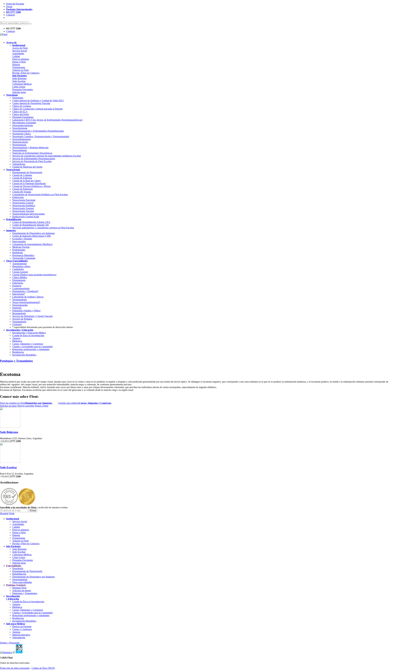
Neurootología (19, 144)
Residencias (18, 352)
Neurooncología (20, 142)
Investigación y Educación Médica (29, 332)
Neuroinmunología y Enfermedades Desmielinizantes (38, 131)
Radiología (17, 252)
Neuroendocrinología (22, 125)
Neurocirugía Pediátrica (23, 205)
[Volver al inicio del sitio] (3, 34)
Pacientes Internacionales (19, 9)
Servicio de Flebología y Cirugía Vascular (32, 316)
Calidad (16, 56)
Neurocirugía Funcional (23, 200)
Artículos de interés (21, 590)
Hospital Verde (7, 513)
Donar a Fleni (19, 62)
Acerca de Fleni (20, 48)
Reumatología (19, 313)
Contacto (10, 15)
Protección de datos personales (15, 668)
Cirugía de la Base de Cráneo (26, 180)
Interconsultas (19, 241)
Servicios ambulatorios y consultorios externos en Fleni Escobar (43, 227)
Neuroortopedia (19, 305)
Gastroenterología (20, 288)
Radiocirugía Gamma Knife (25, 216)
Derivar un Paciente (21, 626)
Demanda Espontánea (22, 117)
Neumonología (19, 299)
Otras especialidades (22, 582)
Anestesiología (19, 263)
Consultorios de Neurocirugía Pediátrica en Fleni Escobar (40, 194)
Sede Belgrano (19, 78)
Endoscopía (18, 197)
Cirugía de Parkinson (22, 189)
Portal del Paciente (15, 3)
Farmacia (16, 285)
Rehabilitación (19, 574)
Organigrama (18, 67)
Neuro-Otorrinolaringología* (26, 302)
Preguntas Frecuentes (22, 89)
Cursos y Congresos (22, 629)
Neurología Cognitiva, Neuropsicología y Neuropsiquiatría (40, 136)
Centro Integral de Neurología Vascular (31, 103)
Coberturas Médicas (22, 84)
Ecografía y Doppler (22, 238)
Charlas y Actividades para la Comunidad (32, 346)
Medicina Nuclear (21, 247)
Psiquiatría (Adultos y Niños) (26, 310)
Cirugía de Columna (22, 175)
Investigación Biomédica (24, 355)
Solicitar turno (19, 92)
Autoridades (18, 53)
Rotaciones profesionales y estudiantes (30, 349)
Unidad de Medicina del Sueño (27, 167)
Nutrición (16, 308)
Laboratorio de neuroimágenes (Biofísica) (32, 244)
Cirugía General (20, 272)
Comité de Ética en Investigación (28, 335)
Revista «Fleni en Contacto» (26, 73)
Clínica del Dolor (20, 114)
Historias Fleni (19, 587)
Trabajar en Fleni (20, 70)
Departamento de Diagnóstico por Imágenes (33, 233)
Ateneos (16, 338)
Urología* (17, 324)
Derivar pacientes (25, 405)
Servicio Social (19, 50)
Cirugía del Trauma (21, 191)
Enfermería (17, 283)
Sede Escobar (18, 81)
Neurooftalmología (21, 139)
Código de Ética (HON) (43, 668)
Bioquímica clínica (21, 266)
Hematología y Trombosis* (25, 291)
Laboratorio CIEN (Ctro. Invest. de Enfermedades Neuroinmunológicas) (47, 120)
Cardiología (18, 269)
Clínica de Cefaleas (21, 106)
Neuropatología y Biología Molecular (30, 147)
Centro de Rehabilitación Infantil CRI (30, 225)
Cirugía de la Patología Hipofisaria (29, 183)
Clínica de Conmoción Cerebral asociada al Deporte (37, 108)
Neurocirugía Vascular (23, 211)
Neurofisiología (19, 128)
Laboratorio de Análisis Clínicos (27, 296)
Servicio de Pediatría (22, 319)
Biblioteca (17, 341)
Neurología (17, 97)
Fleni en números (20, 59)
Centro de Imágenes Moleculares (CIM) (31, 236)
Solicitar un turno (8, 405)
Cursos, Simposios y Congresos (27, 343)
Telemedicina (18, 164)
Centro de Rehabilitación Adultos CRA (31, 222)
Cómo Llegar (18, 86)
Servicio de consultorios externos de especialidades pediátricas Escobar (46, 155)
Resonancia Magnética (23, 255)
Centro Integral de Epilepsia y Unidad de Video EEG (38, 100)
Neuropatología (19, 579)
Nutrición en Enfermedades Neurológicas (32, 153)
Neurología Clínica (21, 133)
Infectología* (18, 294)
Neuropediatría (19, 150)
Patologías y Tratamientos (16, 360)
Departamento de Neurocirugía (27, 172)
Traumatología (19, 321)
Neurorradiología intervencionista (28, 214)
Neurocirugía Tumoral (23, 208)
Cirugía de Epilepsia (22, 178)
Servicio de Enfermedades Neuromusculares (33, 158)
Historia (16, 64)
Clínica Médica (19, 277)
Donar (9, 6)
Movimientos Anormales (24, 122)
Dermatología (18, 280)
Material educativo (21, 634)
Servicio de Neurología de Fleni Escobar (32, 161)
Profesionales (18, 249)
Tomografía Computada (23, 258)
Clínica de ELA (20, 111)
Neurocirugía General (22, 202)
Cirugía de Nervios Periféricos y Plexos (31, 186)
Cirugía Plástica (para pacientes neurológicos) (34, 274)
